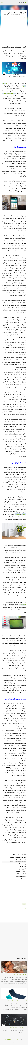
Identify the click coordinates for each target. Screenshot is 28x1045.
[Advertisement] (14, 32)
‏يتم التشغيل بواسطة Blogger (13, 1039)
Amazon (17, 514)
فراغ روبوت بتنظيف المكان (9, 93)
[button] (25, 18)
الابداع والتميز (20, 2)
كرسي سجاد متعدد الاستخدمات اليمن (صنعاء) (17, 1000)
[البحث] (2, 2)
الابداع (24, 904)
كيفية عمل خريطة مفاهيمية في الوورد (18, 1027)
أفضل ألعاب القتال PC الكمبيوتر (20, 974)
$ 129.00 (23, 604)
